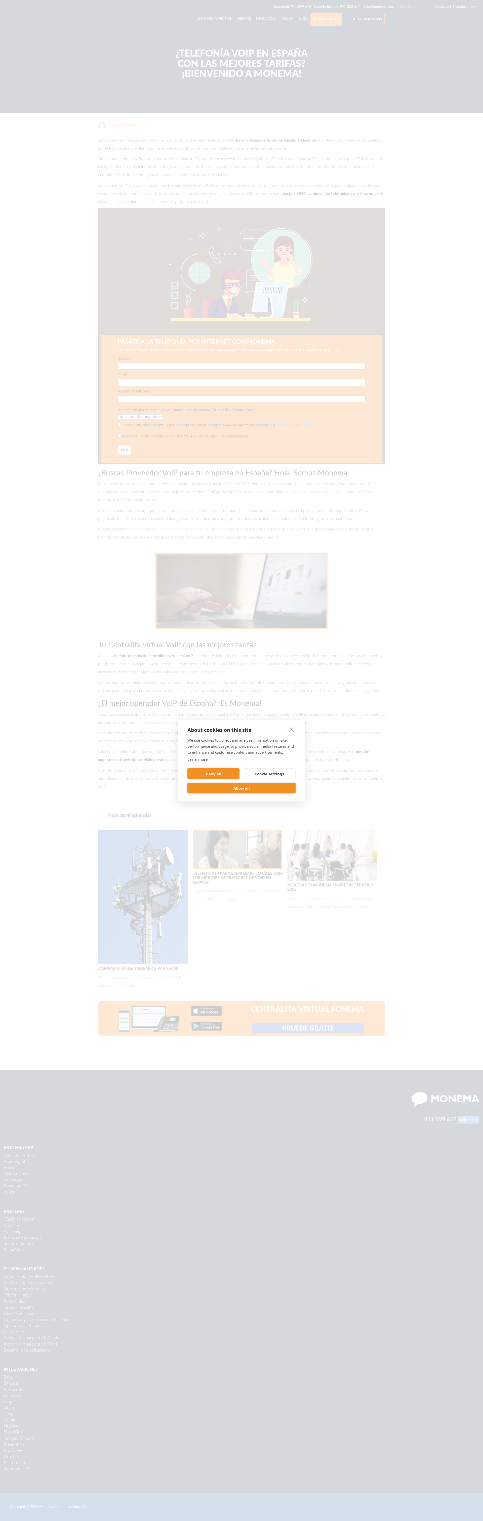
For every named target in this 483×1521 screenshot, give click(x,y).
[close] (292, 730)
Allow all (241, 788)
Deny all (213, 773)
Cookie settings (269, 773)
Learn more (197, 759)
